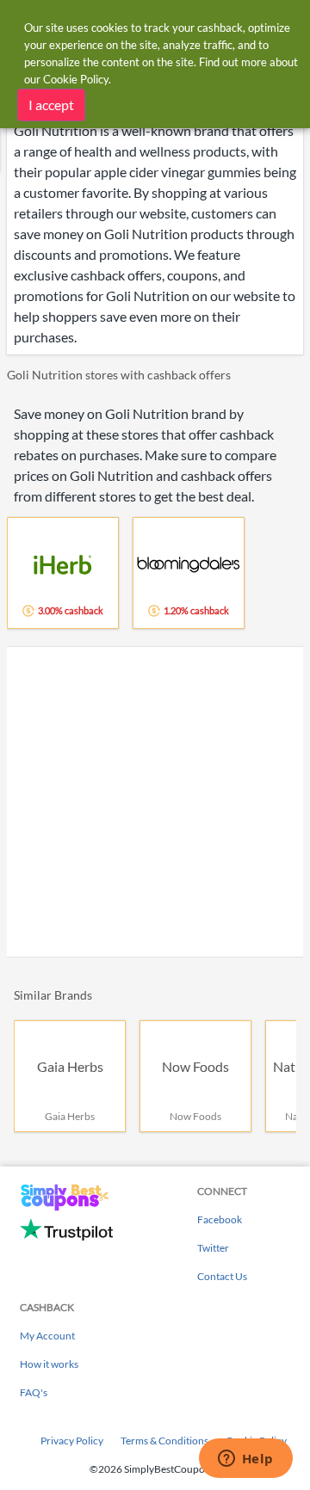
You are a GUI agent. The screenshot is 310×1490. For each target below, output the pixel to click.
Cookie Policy (75, 79)
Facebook (219, 1219)
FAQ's (33, 1392)
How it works (49, 1364)
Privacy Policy (71, 1440)
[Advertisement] (155, 802)
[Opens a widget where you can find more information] (245, 1459)
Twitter (213, 1247)
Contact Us (222, 1276)
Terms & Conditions (164, 1440)
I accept (51, 104)
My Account (47, 1335)
